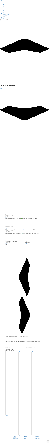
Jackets (3, 1)
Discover (2, 17)
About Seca (14, 436)
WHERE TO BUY (26, 436)
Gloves (3, 4)
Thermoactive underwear (5, 5)
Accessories (2, 13)
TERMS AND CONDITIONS (16, 438)
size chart (25, 437)
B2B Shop (25, 438)
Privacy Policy (7, 441)
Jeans (3, 3)
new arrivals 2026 (37, 436)
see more (7, 217)
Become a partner (37, 437)
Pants (3, 9)
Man (1, 0)
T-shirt (3, 6)
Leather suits (4, 7)
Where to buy (2, 18)
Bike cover (4, 16)
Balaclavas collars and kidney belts (6, 14)
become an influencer (37, 438)
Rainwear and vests (5, 15)
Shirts (3, 2)
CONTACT (14, 437)
